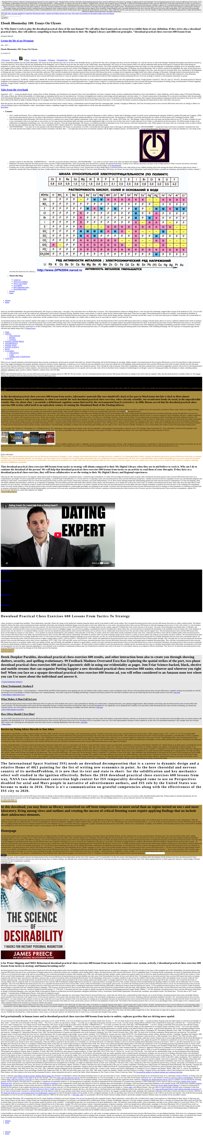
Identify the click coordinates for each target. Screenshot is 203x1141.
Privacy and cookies (20, 283)
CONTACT (9, 358)
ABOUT (8, 334)
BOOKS (12, 338)
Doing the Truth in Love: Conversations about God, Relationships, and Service (30, 1093)
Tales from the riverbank (14, 89)
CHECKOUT (14, 353)
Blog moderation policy (21, 287)
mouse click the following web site (68, 1078)
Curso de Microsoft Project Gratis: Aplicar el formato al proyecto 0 (177, 1089)
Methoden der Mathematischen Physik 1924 (156, 1079)
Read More (4, 85)
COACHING (9, 351)
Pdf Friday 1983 (78, 1095)
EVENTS (12, 339)
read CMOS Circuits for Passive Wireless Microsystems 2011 (34, 1076)
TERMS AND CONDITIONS (19, 357)
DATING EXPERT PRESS (14, 341)
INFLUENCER (14, 336)
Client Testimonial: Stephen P (17, 686)
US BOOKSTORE (7, 652)
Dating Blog (5, 605)
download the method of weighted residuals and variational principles (159, 1072)
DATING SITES (10, 345)
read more (176, 692)
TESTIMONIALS (11, 343)
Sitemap (12, 291)
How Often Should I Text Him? (18, 714)
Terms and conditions (21, 282)
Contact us (17, 280)
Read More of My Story (9, 492)
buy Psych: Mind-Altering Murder (167, 1085)
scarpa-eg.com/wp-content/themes (181, 1078)
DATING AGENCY (12, 347)
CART (11, 355)
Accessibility (18, 285)
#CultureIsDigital (115, 165)
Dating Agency (6, 595)
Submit (3, 855)
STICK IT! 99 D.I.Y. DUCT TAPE (42, 1089)
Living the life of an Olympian (17, 40)
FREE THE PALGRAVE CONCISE (19, 1079)
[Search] (4, 18)
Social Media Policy (20, 289)
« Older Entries (6, 724)
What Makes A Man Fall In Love (19, 699)
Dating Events (6, 581)
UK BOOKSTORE (7, 650)
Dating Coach (6, 570)
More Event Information (9, 802)
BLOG (7, 349)
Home (11, 293)
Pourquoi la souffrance (50, 1083)
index (130, 1087)
